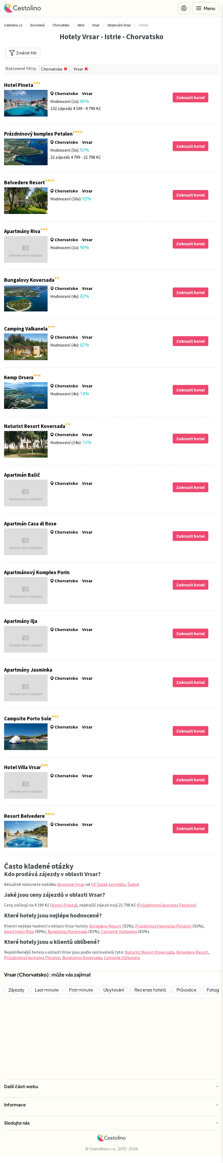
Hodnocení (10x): (70, 199)
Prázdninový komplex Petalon (166, 905)
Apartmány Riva (19, 931)
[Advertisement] (111, 1039)
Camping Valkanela (119, 931)
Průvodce (186, 990)
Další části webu (21, 1086)
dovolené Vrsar (71, 884)
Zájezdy (16, 990)
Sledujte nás (17, 1123)
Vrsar (87, 93)
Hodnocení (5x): (69, 150)
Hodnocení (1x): (69, 101)
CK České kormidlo (108, 884)
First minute (81, 990)
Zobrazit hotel (190, 97)
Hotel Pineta (64, 905)
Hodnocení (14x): (70, 442)
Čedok (133, 884)
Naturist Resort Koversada (149, 952)
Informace (15, 1104)
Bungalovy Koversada (67, 931)
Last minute (47, 990)
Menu (209, 8)
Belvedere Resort (105, 926)
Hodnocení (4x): (69, 296)
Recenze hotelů (150, 990)
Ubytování (113, 990)
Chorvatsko (66, 93)
